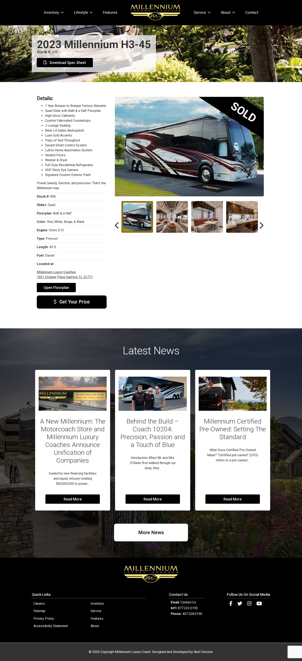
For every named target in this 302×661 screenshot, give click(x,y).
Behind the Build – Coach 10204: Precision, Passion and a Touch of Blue (152, 433)
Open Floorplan (56, 287)
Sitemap (39, 611)
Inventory (51, 12)
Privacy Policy (43, 618)
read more (73, 499)
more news (151, 532)
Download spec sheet (67, 62)
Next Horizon (203, 652)
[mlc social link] (230, 604)
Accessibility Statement (50, 626)
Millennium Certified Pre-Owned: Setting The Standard (232, 429)
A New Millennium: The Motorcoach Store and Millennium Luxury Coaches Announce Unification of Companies (72, 440)
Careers (39, 603)
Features (110, 12)
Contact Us (188, 602)
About (226, 12)
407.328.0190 (192, 614)
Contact (251, 12)
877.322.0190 (188, 608)
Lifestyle (81, 12)
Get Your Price (74, 302)
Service (200, 12)
